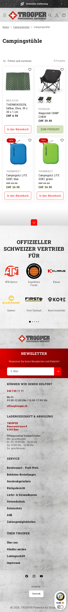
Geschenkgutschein (19, 481)
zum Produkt (50, 129)
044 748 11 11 (15, 391)
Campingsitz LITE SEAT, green (49, 177)
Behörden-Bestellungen (21, 474)
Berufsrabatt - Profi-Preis (23, 468)
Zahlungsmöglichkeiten (21, 522)
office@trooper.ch (17, 406)
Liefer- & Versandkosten (22, 495)
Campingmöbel (21, 27)
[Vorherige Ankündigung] (6, 4)
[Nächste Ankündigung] (61, 4)
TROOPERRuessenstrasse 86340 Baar (17, 426)
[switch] (60, 607)
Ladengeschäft (16, 556)
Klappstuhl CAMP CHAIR (49, 115)
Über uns (12, 542)
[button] (4, 15)
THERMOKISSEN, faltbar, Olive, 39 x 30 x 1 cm (17, 108)
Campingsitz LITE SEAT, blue (16, 177)
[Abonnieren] (57, 371)
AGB (9, 515)
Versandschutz (16, 501)
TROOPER (27, 607)
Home (6, 27)
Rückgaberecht (16, 488)
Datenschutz (14, 508)
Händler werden (16, 549)
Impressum (13, 563)
